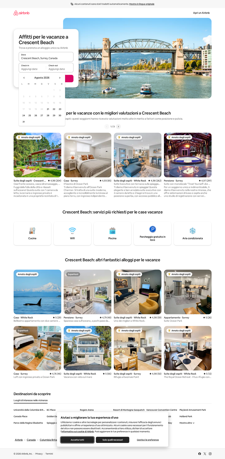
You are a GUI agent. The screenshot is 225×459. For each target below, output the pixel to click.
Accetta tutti (77, 439)
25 (29, 115)
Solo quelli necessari (112, 439)
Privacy (39, 453)
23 (60, 109)
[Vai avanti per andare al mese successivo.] (60, 78)
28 (48, 115)
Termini (49, 453)
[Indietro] (106, 126)
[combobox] (46, 58)
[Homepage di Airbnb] (21, 13)
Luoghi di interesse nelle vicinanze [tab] (31, 400)
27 (42, 115)
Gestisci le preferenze (148, 439)
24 (23, 115)
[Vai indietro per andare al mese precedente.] (24, 78)
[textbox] (32, 69)
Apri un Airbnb (201, 13)
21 (48, 109)
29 (54, 115)
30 (60, 115)
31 (24, 121)
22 (54, 109)
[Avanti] (118, 126)
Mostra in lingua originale (141, 4)
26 (35, 115)
